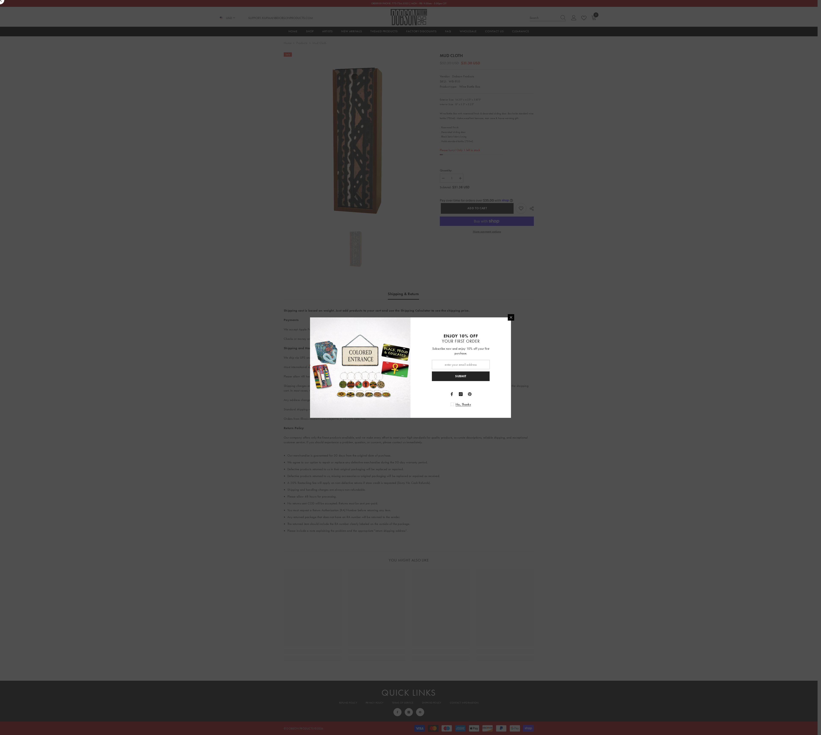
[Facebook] (451, 394)
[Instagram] (460, 394)
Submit (460, 376)
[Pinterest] (469, 394)
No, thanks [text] (463, 404)
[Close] (511, 317)
